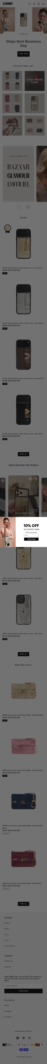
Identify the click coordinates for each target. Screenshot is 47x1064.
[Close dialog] (1, 518)
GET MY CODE (31, 539)
